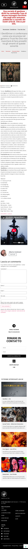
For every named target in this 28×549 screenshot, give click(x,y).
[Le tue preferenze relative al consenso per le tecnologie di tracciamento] (25, 546)
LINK (14, 367)
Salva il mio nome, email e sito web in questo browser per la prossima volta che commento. (12, 303)
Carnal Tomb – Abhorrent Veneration (13, 424)
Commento (4, 268)
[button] (4, 4)
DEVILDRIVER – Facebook (6, 213)
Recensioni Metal (15, 51)
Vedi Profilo (12, 254)
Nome (2, 285)
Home (2, 51)
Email (2, 290)
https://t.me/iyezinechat (14, 332)
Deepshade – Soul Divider (10, 474)
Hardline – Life (7, 399)
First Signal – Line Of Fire (9, 449)
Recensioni (8, 51)
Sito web (3, 295)
